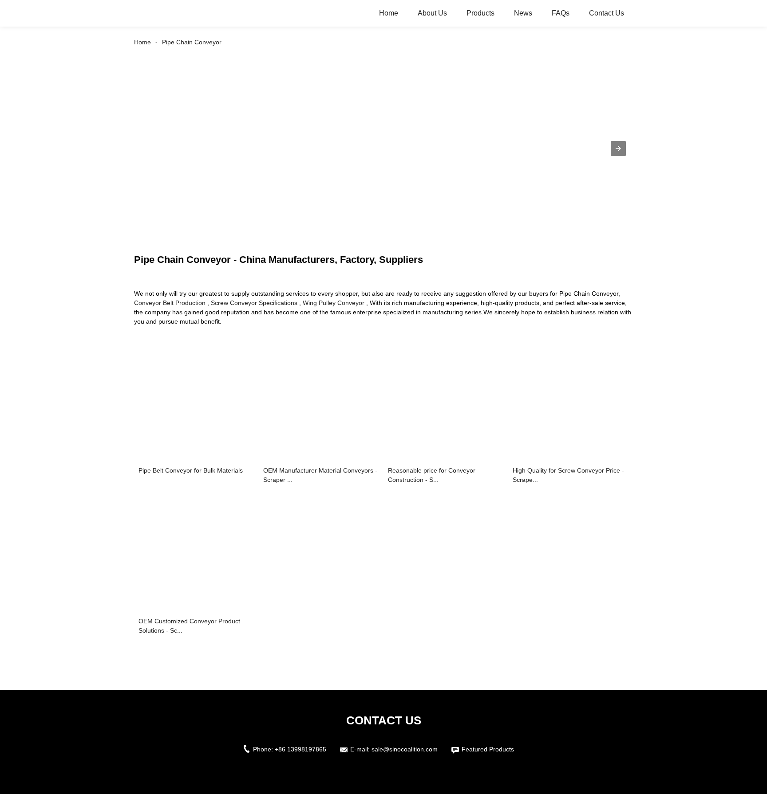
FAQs (560, 13)
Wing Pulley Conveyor (333, 302)
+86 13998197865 (300, 749)
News (523, 13)
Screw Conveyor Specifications (254, 302)
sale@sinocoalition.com (405, 749)
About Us (432, 13)
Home (388, 13)
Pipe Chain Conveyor (191, 42)
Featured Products (488, 749)
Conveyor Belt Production (170, 302)
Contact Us (606, 13)
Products (480, 13)
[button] (618, 148)
